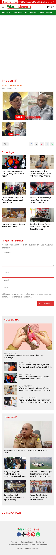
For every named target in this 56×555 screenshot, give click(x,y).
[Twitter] (23, 534)
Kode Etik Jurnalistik (39, 545)
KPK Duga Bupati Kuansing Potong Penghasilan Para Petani (13, 173)
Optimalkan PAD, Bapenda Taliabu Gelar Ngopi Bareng (14, 497)
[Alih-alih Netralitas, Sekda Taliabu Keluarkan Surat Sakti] (28, 434)
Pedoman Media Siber (18, 545)
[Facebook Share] (31, 144)
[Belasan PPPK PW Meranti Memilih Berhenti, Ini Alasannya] (28, 336)
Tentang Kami (27, 542)
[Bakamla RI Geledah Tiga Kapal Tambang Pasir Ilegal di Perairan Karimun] (41, 463)
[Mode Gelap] (48, 7)
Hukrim (19, 85)
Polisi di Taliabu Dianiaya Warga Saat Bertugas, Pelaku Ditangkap (40, 200)
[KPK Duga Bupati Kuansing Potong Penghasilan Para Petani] (14, 162)
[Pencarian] (52, 7)
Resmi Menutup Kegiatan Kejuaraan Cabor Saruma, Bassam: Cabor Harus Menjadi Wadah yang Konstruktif (35, 401)
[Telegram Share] (47, 144)
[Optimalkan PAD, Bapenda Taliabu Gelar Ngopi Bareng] (15, 486)
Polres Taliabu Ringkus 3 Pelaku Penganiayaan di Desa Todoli (12, 200)
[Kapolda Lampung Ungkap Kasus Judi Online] (14, 215)
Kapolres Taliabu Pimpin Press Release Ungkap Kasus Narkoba (40, 226)
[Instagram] (28, 534)
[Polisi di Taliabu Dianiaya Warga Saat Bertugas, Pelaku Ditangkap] (42, 188)
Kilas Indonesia (8, 85)
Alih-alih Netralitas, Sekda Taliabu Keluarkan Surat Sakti (26, 451)
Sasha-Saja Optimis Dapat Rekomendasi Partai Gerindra (38, 497)
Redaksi (14, 542)
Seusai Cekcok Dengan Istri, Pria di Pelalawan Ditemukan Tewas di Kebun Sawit (35, 365)
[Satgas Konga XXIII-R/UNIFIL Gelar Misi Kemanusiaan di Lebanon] (15, 463)
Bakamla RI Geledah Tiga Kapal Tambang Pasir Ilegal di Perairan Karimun (41, 473)
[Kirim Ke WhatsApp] (52, 144)
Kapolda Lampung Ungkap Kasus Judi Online (13, 225)
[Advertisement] (28, 44)
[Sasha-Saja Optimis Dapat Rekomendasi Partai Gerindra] (41, 486)
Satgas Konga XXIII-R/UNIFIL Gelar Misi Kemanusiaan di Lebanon (15, 473)
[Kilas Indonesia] (18, 7)
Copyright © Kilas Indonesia (28, 548)
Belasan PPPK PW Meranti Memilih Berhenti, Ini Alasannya (23, 356)
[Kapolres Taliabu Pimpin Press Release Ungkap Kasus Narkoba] (42, 215)
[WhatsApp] (38, 534)
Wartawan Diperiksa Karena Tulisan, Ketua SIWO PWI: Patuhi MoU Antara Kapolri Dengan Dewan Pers (42, 173)
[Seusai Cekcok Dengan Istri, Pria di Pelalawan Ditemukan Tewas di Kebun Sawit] (10, 366)
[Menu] (3, 7)
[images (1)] (14, 129)
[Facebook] (19, 534)
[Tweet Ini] (36, 144)
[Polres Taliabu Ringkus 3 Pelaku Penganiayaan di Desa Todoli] (14, 188)
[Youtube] (33, 534)
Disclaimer (40, 542)
